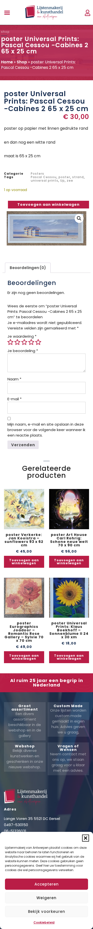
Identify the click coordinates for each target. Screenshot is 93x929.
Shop (22, 62)
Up (62, 180)
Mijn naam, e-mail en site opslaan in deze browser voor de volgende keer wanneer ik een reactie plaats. (46, 430)
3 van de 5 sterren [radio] (24, 342)
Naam (14, 379)
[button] (85, 838)
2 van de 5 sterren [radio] (17, 342)
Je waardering (21, 336)
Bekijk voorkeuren (46, 911)
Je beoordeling (22, 350)
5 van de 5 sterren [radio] (38, 342)
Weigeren (46, 897)
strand (78, 177)
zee (70, 180)
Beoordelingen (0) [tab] (28, 267)
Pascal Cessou (44, 177)
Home (7, 62)
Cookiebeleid (44, 922)
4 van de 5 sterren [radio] (31, 342)
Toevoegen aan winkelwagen (48, 204)
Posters (37, 173)
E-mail (14, 399)
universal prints (44, 180)
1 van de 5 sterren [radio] (10, 342)
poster (64, 177)
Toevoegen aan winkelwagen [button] (24, 561)
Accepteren (46, 884)
